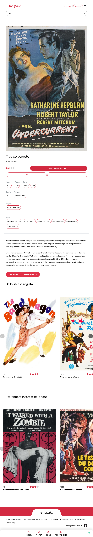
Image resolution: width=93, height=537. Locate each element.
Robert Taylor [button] (29, 221)
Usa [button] (17, 186)
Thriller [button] (26, 186)
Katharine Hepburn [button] (14, 221)
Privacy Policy (79, 520)
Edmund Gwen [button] (58, 221)
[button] (58, 168)
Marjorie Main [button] (71, 221)
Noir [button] (33, 186)
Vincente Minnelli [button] (13, 207)
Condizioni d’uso (66, 520)
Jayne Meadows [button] (13, 226)
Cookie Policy (10, 523)
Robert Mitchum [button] (43, 221)
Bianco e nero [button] (20, 196)
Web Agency (70, 526)
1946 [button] (9, 186)
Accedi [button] (78, 6)
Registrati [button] (67, 6)
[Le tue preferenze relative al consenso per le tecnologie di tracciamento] (89, 533)
